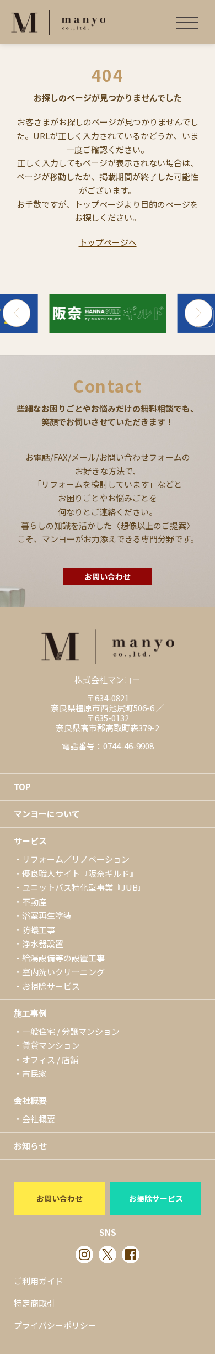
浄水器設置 (42, 943)
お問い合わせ (107, 576)
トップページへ (108, 242)
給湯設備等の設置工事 (63, 958)
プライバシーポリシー (55, 1325)
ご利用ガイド (38, 1281)
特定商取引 (34, 1303)
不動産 (34, 901)
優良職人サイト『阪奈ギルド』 (80, 873)
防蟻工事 (38, 929)
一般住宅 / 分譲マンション (71, 1031)
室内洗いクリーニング (63, 971)
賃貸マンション (51, 1045)
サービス (30, 841)
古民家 (34, 1073)
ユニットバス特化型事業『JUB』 (84, 887)
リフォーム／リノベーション (76, 859)
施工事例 (30, 1013)
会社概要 (30, 1100)
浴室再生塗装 (47, 915)
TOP (22, 786)
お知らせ (30, 1145)
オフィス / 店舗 (50, 1059)
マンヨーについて (47, 813)
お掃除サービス (51, 986)
